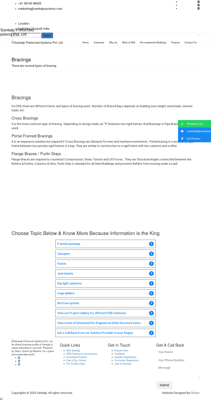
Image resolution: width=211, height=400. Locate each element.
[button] (194, 123)
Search (47, 35)
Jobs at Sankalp (123, 363)
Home (85, 42)
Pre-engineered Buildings (153, 42)
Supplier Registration (125, 357)
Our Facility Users (75, 363)
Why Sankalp (73, 350)
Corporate (99, 42)
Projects (175, 42)
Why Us (113, 42)
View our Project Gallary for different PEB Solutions (91, 313)
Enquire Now (121, 350)
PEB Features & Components (81, 353)
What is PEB (128, 42)
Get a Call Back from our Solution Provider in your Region (95, 333)
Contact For (191, 42)
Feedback (120, 353)
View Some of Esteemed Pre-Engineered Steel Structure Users (99, 323)
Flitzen (195, 393)
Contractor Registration (127, 360)
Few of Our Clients (76, 360)
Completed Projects (76, 357)
